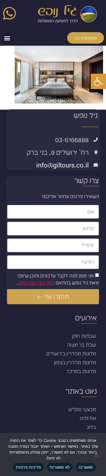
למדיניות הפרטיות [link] (36, 283)
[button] (7, 38)
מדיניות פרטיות (28, 467)
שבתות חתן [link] (84, 336)
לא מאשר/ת (60, 467)
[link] (98, 81)
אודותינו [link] (88, 418)
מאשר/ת (86, 467)
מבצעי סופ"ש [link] (82, 409)
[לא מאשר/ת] (97, 454)
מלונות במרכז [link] (81, 371)
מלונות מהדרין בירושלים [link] (71, 353)
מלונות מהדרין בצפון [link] (75, 362)
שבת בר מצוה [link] (81, 345)
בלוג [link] (91, 427)
